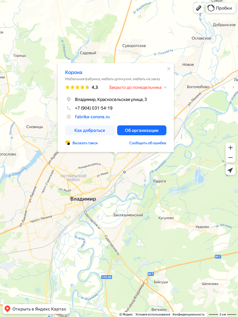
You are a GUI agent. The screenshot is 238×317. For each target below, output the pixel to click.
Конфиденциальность (189, 314)
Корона (73, 72)
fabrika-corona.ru (92, 116)
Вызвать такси (85, 143)
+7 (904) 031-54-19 (93, 108)
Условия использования (152, 314)
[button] (199, 8)
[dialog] (116, 107)
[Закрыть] (168, 68)
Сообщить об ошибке (147, 143)
